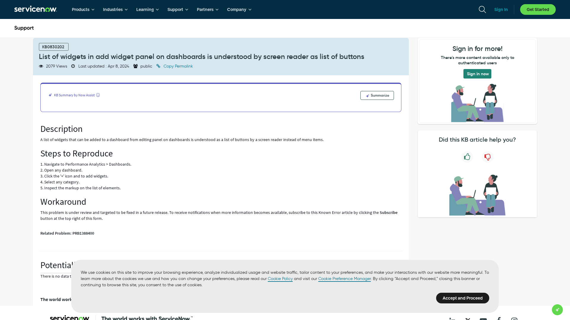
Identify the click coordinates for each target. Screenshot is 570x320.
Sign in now (478, 73)
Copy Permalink (177, 66)
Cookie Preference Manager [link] (344, 278)
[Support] (24, 28)
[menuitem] (83, 9)
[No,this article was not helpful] (488, 157)
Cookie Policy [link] (280, 278)
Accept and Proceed (463, 298)
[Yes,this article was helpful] (467, 157)
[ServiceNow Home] (35, 9)
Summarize (379, 95)
